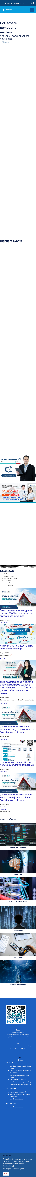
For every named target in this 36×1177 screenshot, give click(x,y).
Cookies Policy (8, 1166)
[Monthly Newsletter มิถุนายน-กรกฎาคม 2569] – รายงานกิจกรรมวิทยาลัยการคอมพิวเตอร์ (17, 729)
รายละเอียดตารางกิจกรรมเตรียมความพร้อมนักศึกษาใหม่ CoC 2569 (17, 763)
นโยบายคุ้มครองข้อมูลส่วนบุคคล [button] (13, 1169)
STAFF (23, 3)
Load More (3, 809)
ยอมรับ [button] (6, 1174)
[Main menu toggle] (32, 10)
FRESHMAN (8, 3)
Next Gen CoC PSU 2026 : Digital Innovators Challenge (16, 647)
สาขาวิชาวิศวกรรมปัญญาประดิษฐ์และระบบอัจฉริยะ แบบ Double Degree (21, 1083)
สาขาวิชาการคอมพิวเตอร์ (18, 1080)
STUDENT (16, 3)
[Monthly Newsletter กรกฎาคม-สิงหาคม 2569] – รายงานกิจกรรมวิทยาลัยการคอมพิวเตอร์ (16, 613)
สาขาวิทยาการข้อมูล (16, 1099)
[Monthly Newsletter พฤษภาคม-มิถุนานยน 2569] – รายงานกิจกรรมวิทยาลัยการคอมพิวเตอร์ (17, 797)
